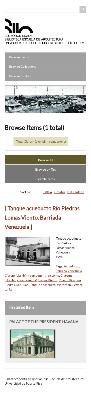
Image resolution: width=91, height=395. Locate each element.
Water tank (64, 285)
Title (46, 192)
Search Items (45, 179)
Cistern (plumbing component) (26, 275)
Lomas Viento (47, 280)
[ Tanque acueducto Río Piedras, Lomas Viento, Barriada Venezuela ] (43, 217)
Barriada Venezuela (69, 271)
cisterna (53, 275)
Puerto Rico (67, 280)
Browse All (45, 160)
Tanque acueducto (43, 285)
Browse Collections (22, 66)
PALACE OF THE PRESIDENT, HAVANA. (44, 321)
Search (83, 9)
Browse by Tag (45, 169)
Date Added (75, 192)
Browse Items (19, 57)
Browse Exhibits (20, 76)
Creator (59, 192)
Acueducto (71, 266)
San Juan (22, 285)
